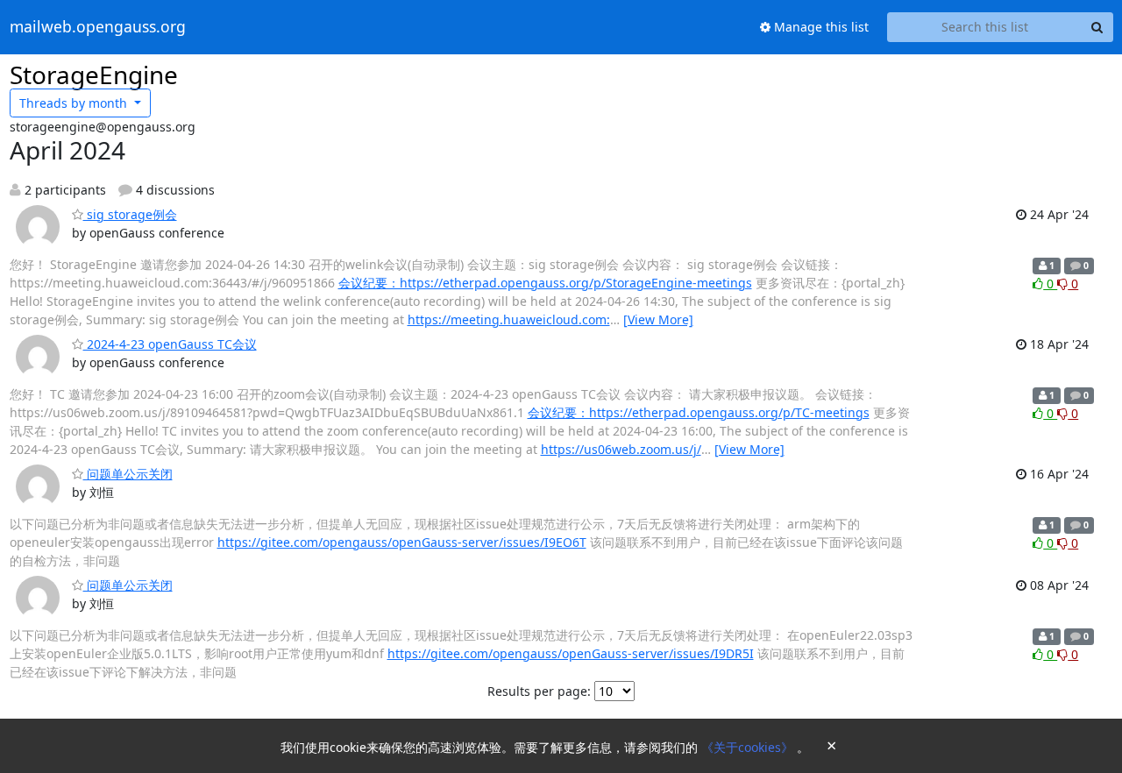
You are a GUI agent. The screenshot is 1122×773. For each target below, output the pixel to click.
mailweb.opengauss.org (98, 27)
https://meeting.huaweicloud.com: (509, 319)
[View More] (658, 319)
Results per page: (539, 691)
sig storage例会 (130, 214)
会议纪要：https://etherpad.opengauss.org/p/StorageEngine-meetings (545, 282)
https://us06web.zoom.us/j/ (621, 449)
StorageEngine (94, 74)
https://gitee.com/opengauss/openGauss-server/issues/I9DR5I (570, 653)
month (75, 103)
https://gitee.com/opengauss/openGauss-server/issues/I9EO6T (401, 542)
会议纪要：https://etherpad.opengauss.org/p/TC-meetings (699, 412)
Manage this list (819, 26)
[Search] (1097, 27)
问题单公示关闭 (128, 473)
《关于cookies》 (749, 747)
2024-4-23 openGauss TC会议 (170, 344)
